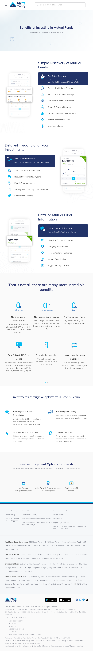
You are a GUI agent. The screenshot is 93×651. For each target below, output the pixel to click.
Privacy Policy (58, 515)
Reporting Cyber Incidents (63, 522)
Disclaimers (57, 518)
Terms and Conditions (61, 511)
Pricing (13, 511)
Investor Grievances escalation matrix (36, 518)
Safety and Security (29, 515)
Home (7, 511)
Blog (13, 515)
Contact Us (26, 511)
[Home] (16, 5)
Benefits (8, 515)
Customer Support (15, 519)
